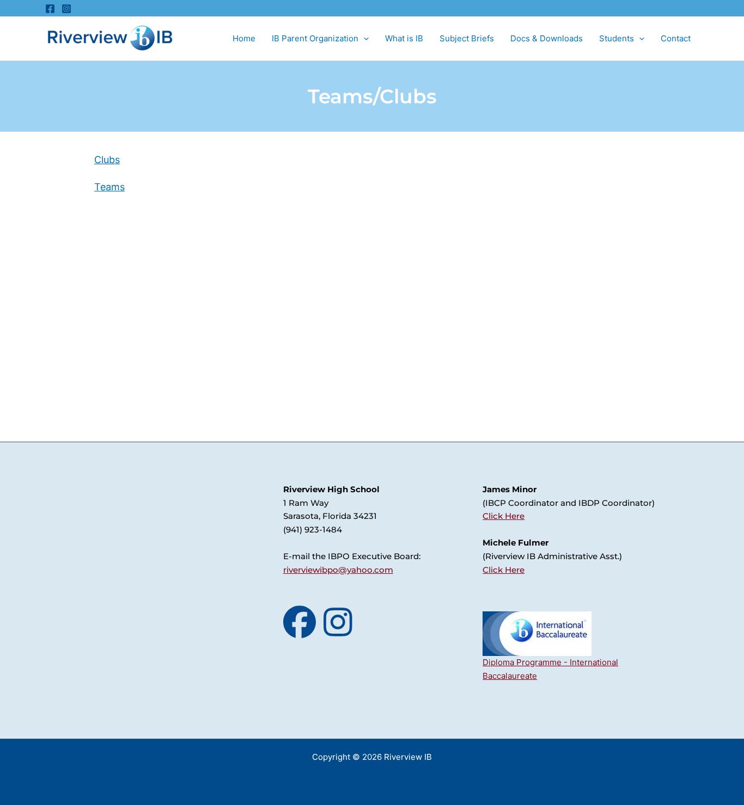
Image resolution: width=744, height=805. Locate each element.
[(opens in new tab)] (537, 633)
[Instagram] (66, 9)
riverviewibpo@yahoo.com (338, 570)
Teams (109, 187)
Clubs (107, 159)
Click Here (504, 516)
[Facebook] (50, 9)
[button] (363, 38)
